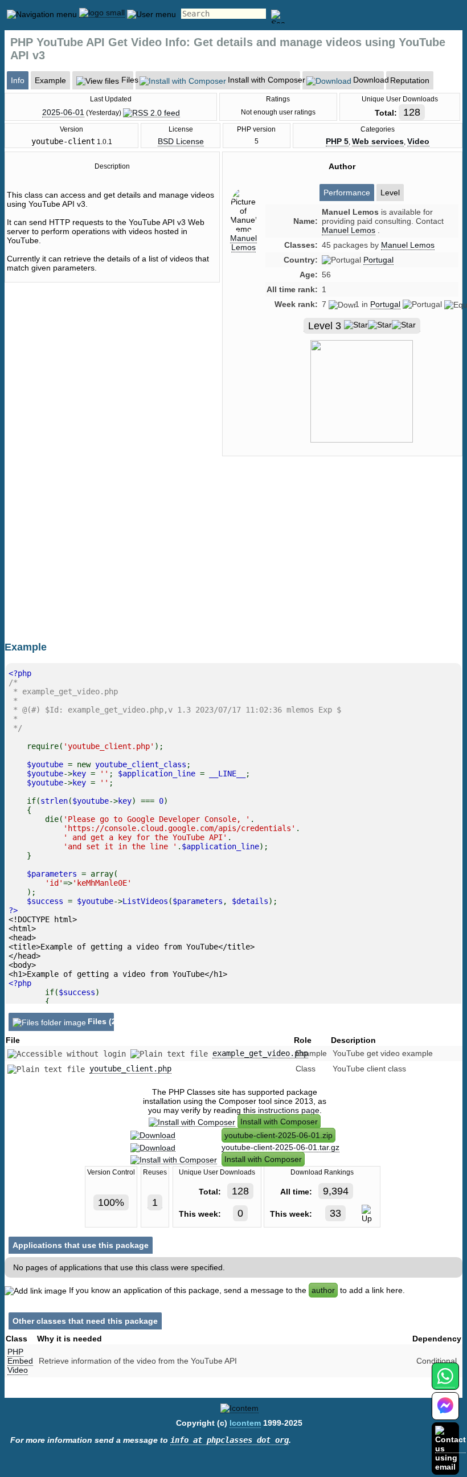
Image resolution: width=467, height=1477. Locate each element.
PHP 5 (337, 141)
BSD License (181, 141)
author (323, 1290)
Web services (378, 141)
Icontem (245, 1422)
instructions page (288, 1110)
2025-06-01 (63, 112)
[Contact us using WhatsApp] (445, 1383)
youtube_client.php (130, 1068)
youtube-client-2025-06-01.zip (278, 1135)
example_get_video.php (260, 1053)
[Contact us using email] (450, 1448)
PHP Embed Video (20, 1360)
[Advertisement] (342, 561)
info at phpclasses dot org (229, 1440)
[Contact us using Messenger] (445, 1413)
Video (418, 141)
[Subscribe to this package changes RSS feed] (151, 112)
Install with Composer (279, 1121)
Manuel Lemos (243, 243)
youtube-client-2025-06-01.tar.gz (280, 1147)
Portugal (378, 259)
